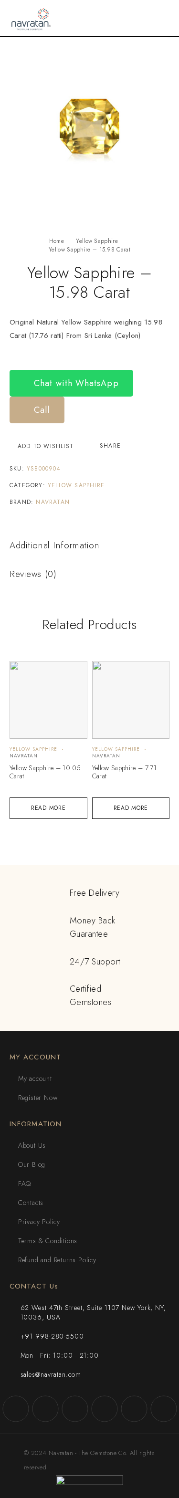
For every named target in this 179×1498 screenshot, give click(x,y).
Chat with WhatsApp (75, 383)
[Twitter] (75, 1409)
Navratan (53, 502)
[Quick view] (22, 672)
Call (40, 410)
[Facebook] (16, 1409)
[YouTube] (104, 1409)
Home (56, 241)
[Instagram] (45, 1409)
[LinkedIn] (164, 1409)
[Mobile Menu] (160, 18)
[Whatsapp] (134, 1409)
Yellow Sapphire (97, 241)
